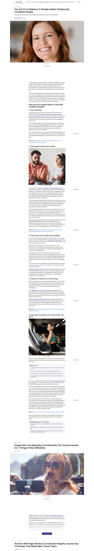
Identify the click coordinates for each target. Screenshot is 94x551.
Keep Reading (47, 533)
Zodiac (29, 2)
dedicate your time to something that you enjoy (45, 290)
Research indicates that (35, 220)
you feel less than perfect (54, 240)
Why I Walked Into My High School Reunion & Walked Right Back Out (47, 428)
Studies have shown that (35, 269)
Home (15, 6)
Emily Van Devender (18, 17)
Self (38, 2)
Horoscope (34, 2)
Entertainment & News (47, 2)
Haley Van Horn (17, 451)
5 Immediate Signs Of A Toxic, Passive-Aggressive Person (45, 371)
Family (41, 2)
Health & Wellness (56, 2)
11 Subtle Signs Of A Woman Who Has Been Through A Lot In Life (47, 373)
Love (27, 2)
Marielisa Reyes (17, 549)
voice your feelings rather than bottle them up (50, 188)
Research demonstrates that (37, 299)
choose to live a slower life (56, 515)
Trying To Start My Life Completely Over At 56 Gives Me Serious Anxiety (47, 424)
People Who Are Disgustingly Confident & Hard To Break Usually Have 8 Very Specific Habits (47, 431)
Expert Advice (71, 2)
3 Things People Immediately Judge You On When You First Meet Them (47, 368)
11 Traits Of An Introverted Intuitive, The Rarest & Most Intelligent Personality (47, 376)
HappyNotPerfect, (45, 125)
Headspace (59, 119)
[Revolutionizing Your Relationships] (19, 2)
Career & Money (64, 2)
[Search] (77, 2)
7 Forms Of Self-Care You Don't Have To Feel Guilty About (49, 412)
